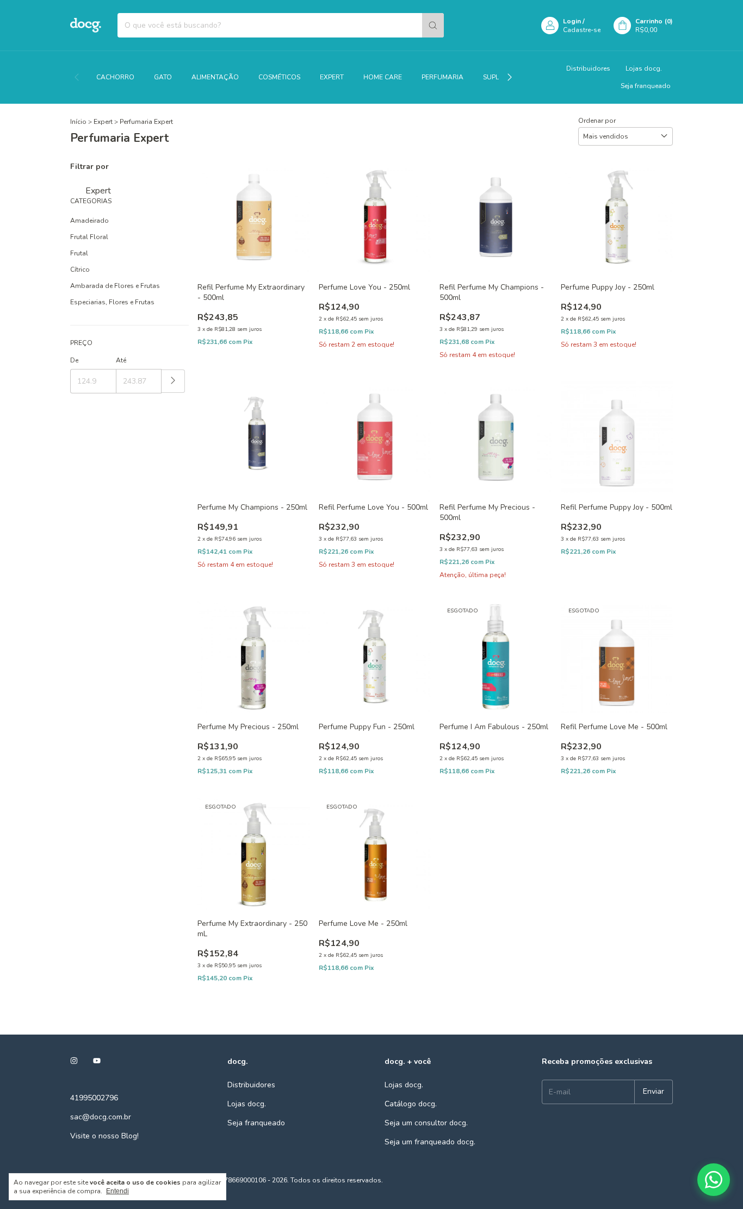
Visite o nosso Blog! (104, 1136)
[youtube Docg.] (97, 1061)
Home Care (382, 77)
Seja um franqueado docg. (430, 1142)
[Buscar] (433, 25)
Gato (163, 77)
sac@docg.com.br (100, 1117)
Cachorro (115, 77)
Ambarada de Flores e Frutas (115, 285)
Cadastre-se (581, 30)
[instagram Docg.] (74, 1061)
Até (121, 360)
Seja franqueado (646, 86)
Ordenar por (597, 120)
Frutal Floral (89, 237)
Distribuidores (588, 68)
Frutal (79, 253)
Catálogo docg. (411, 1104)
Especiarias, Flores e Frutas (112, 302)
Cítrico (80, 269)
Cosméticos (279, 77)
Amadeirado (89, 220)
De (74, 360)
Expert (332, 77)
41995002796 (94, 1098)
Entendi (117, 1191)
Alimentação (215, 77)
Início (78, 121)
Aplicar (173, 381)
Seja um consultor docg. (426, 1123)
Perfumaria (442, 77)
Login (572, 21)
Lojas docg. (644, 68)
